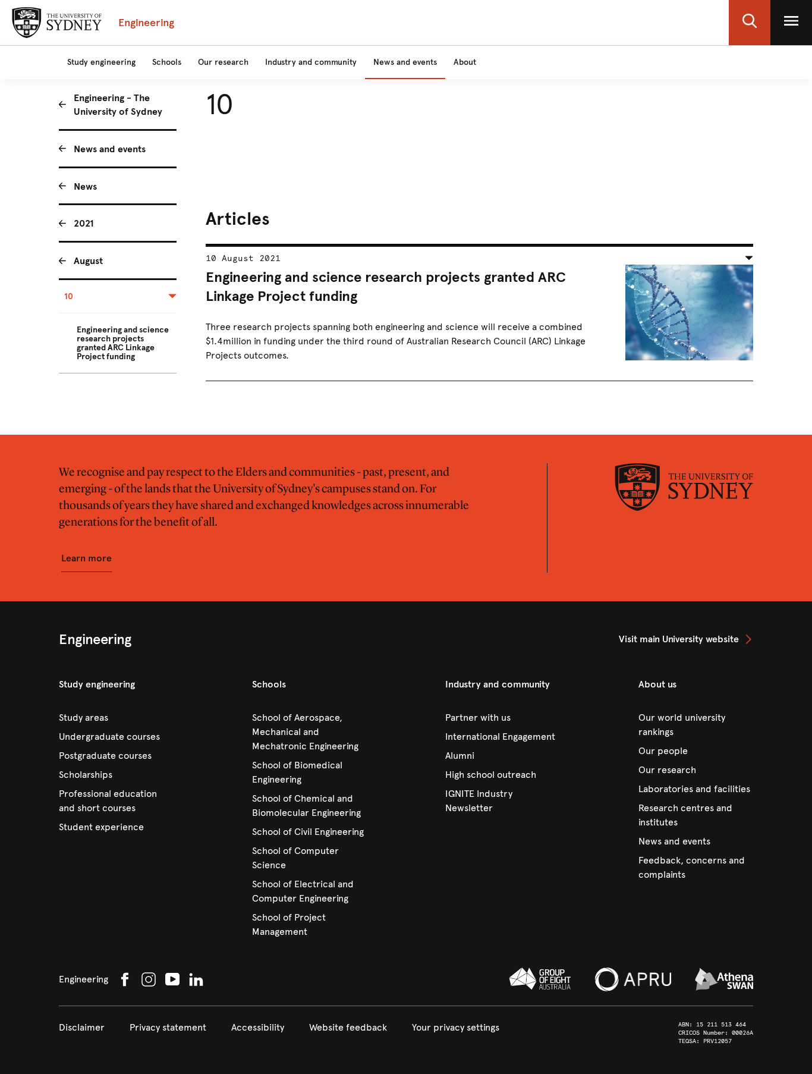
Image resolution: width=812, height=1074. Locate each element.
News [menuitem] (85, 186)
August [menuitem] (88, 260)
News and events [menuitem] (110, 149)
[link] (686, 639)
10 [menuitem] (68, 296)
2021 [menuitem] (84, 223)
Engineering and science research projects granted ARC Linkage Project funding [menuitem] (123, 343)
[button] (749, 22)
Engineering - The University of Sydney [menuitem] (118, 104)
